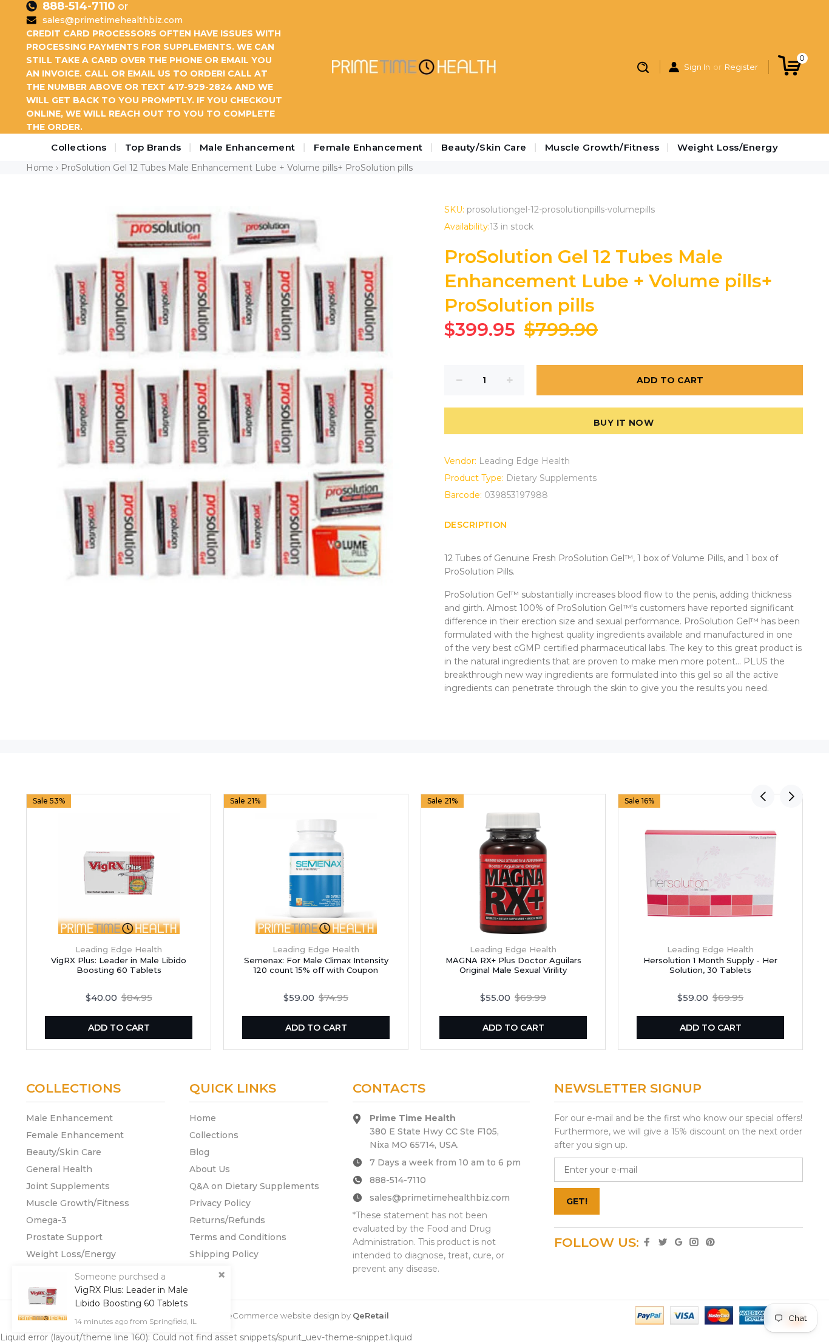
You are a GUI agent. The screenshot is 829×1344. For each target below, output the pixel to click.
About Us (209, 1169)
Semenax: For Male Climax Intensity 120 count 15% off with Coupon (316, 965)
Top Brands (153, 147)
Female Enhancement (368, 147)
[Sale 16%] (710, 873)
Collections (79, 147)
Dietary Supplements (551, 477)
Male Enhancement (248, 147)
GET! (576, 1201)
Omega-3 (46, 1220)
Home (39, 167)
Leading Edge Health (524, 460)
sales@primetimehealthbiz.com (112, 20)
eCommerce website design (283, 1315)
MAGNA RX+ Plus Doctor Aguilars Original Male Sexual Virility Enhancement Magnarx (513, 969)
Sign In (697, 67)
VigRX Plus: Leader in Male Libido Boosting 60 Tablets (118, 965)
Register (741, 67)
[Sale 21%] (316, 873)
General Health (59, 1169)
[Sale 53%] (119, 873)
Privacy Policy (220, 1203)
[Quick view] (197, 808)
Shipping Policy (224, 1254)
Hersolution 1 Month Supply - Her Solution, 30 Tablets (710, 965)
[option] (118, 922)
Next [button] (791, 796)
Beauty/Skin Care (484, 147)
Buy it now (624, 422)
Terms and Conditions (237, 1237)
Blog (199, 1152)
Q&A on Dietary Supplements (254, 1186)
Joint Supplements (68, 1186)
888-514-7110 (78, 6)
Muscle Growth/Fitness (602, 147)
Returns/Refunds (227, 1220)
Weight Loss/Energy (727, 147)
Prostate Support (64, 1237)
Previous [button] (762, 796)
